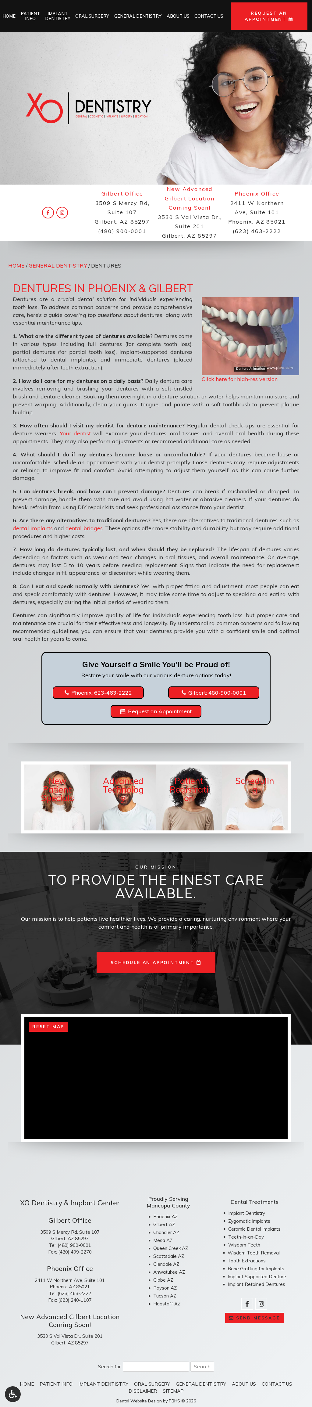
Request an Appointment (160, 711)
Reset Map (48, 1026)
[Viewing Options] (13, 1394)
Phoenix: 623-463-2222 (101, 692)
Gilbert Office (122, 193)
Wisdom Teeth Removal (254, 1253)
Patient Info (56, 1384)
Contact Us (208, 16)
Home (9, 16)
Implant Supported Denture (257, 1276)
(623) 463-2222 (257, 231)
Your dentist (75, 433)
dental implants (33, 528)
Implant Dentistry (246, 1213)
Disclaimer (143, 1391)
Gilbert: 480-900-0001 (217, 692)
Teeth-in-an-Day (246, 1237)
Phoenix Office (257, 193)
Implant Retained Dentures (256, 1284)
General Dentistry (137, 16)
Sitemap (173, 1391)
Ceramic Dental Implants (254, 1229)
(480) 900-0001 (122, 231)
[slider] (250, 370)
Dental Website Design (139, 1401)
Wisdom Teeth (244, 1245)
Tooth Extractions (247, 1261)
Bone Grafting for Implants (256, 1269)
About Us (178, 16)
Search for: (110, 1366)
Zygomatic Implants (249, 1221)
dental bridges (84, 528)
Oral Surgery (92, 16)
